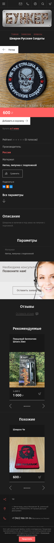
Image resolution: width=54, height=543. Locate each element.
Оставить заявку (27, 290)
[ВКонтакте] (4, 186)
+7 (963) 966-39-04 (22, 518)
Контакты (27, 4)
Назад (11, 49)
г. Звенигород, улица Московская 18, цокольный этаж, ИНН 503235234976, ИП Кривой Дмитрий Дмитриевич (30, 509)
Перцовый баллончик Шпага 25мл (24, 340)
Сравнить (14, 173)
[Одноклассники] (7, 186)
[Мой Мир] (11, 186)
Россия (7, 152)
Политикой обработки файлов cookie (33, 534)
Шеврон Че (19, 429)
